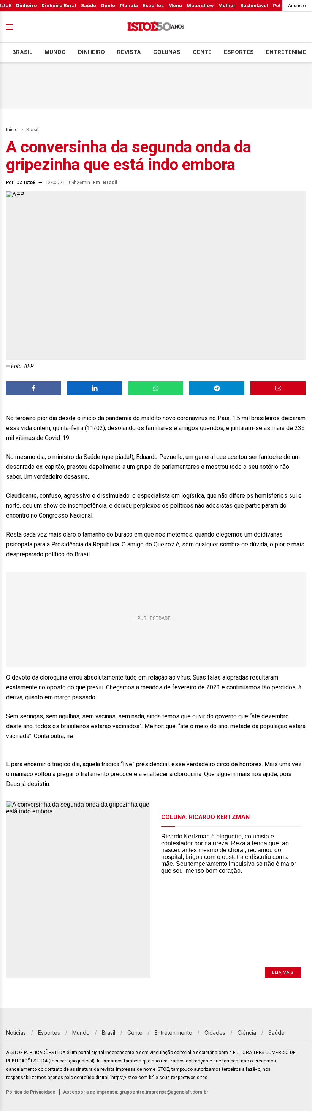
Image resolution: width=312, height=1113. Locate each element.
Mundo (55, 52)
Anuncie (297, 5)
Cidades (214, 1032)
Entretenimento (173, 1032)
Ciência (247, 1032)
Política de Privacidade (30, 1092)
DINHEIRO (91, 52)
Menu (175, 5)
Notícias (16, 1032)
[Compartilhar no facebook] (33, 388)
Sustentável (254, 5)
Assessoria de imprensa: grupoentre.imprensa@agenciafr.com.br (135, 1092)
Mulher (227, 5)
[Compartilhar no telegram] (216, 388)
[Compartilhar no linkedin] (94, 388)
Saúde (88, 5)
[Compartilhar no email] (278, 388)
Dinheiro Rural (58, 5)
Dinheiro (26, 5)
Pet (276, 5)
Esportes (153, 5)
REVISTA (129, 52)
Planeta (129, 5)
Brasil (22, 52)
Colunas (167, 52)
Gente (108, 5)
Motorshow (200, 5)
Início (11, 129)
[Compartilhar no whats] (156, 388)
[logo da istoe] (155, 27)
